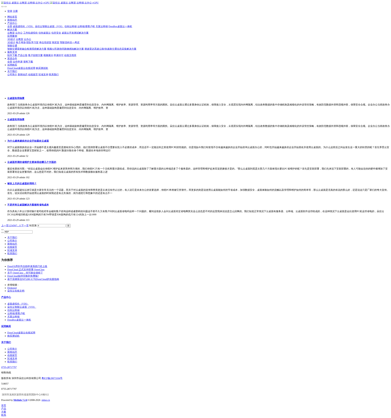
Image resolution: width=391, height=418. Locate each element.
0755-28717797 (9, 367)
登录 (9, 11)
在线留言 (12, 247)
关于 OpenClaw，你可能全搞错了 (25, 272)
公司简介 (12, 240)
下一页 (25, 225)
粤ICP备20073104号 (52, 378)
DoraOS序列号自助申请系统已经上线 (27, 266)
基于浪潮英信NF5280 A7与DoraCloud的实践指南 (33, 279)
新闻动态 (12, 244)
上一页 (5, 225)
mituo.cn (46, 400)
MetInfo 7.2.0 (20, 400)
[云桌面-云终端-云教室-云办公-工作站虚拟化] (195, 2)
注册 (15, 11)
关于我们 (12, 237)
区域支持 (12, 250)
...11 (19, 225)
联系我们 (12, 253)
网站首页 (12, 16)
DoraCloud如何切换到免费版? (23, 276)
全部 (9, 26)
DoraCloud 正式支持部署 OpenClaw (26, 269)
